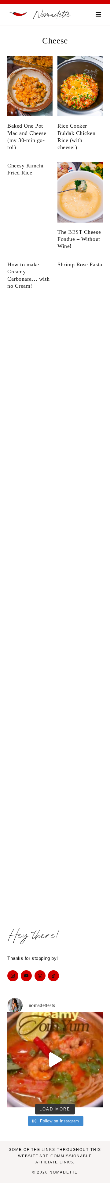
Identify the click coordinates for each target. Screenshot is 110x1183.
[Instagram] (12, 975)
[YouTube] (26, 975)
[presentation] (30, 86)
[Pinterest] (40, 975)
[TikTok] (53, 975)
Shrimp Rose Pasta (79, 264)
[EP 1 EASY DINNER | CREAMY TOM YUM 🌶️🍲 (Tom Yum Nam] (55, 1059)
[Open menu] (98, 14)
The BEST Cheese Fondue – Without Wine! (79, 239)
